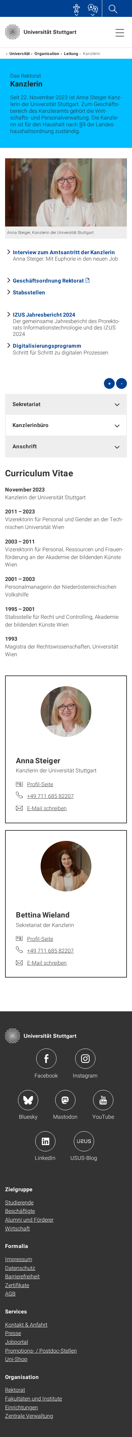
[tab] (66, 404)
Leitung (71, 53)
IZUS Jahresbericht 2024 (44, 314)
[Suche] (113, 8)
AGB (10, 1293)
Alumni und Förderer (29, 1219)
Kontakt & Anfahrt (26, 1324)
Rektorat (15, 1389)
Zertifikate (17, 1284)
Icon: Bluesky (28, 1100)
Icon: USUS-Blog (84, 1141)
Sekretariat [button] (27, 403)
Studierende (19, 1202)
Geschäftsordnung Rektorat (48, 280)
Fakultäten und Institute (33, 1398)
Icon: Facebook (46, 1058)
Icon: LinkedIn (45, 1141)
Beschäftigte (20, 1210)
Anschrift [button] (25, 446)
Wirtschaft (17, 1228)
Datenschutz (20, 1267)
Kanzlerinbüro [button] (31, 424)
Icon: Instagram (85, 1058)
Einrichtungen (21, 1407)
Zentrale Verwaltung (29, 1415)
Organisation (47, 53)
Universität (19, 53)
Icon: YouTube (103, 1100)
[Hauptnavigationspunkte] (120, 32)
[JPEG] (66, 192)
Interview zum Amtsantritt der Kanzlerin (64, 252)
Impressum (18, 1258)
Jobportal (16, 1341)
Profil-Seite (40, 784)
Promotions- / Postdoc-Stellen (41, 1350)
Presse (13, 1332)
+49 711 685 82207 (50, 795)
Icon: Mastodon (65, 1100)
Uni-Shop (16, 1358)
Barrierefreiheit (22, 1276)
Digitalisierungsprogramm (47, 345)
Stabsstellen (29, 292)
